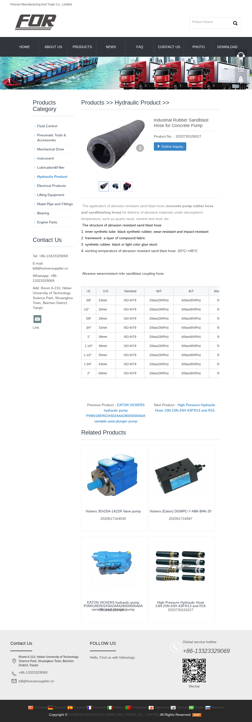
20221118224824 (113, 610)
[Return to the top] (241, 81)
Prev (91, 148)
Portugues (139, 707)
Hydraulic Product (138, 102)
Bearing (43, 213)
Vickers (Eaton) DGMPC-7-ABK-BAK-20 (180, 511)
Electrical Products (51, 186)
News (111, 47)
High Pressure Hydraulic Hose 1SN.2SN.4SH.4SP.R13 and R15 (180, 604)
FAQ (139, 47)
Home (24, 47)
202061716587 (180, 519)
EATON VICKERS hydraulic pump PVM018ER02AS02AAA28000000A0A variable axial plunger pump (113, 605)
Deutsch (60, 707)
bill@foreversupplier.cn (50, 268)
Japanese (162, 707)
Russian (217, 707)
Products (82, 47)
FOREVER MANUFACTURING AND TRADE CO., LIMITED (113, 715)
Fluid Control (47, 126)
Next (140, 148)
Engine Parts (47, 222)
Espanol (79, 707)
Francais (99, 707)
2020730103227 (180, 610)
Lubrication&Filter (50, 167)
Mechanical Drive (50, 149)
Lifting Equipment (50, 195)
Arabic (199, 707)
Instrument (45, 158)
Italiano (118, 707)
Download (227, 47)
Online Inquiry (171, 146)
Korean (182, 707)
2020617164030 (113, 519)
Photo (198, 47)
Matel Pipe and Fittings (55, 204)
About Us (53, 47)
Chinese (40, 707)
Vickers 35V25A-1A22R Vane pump (113, 511)
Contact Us (169, 47)
